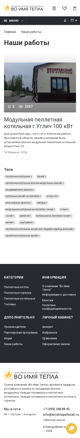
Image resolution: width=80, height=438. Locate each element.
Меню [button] (13, 20)
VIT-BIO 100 (52, 196)
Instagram (30, 414)
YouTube (15, 414)
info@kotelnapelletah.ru (59, 414)
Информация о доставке (59, 294)
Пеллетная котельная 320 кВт (23, 236)
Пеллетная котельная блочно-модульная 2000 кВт (35, 183)
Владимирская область (20, 190)
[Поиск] (57, 20)
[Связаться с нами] (71, 428)
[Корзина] (75, 8)
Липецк (42, 203)
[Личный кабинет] (66, 20)
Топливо (10, 304)
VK (5, 414)
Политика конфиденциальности (57, 306)
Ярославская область (19, 203)
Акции (8, 338)
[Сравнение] (54, 8)
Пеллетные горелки (17, 292)
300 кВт (41, 177)
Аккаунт (47, 326)
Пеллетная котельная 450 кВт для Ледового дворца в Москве (40, 229)
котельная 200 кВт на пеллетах (23, 196)
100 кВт (10, 216)
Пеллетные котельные (19, 298)
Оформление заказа (56, 344)
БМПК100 (25, 216)
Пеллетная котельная (19, 177)
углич (64, 210)
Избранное (49, 332)
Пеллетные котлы (16, 287)
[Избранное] (64, 8)
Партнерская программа (21, 332)
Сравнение (49, 338)
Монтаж (47, 300)
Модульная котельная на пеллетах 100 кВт (30, 210)
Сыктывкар (27, 223)
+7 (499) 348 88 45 (56, 409)
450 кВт (10, 223)
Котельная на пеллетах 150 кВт (54, 216)
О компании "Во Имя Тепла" (56, 287)
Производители (15, 326)
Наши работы (13, 344)
